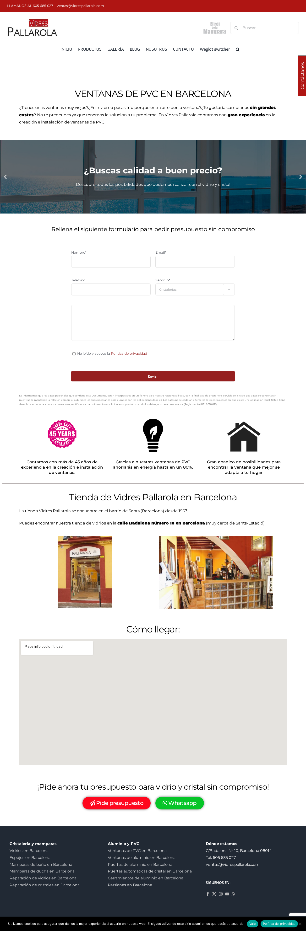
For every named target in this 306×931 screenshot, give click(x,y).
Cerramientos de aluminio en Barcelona (145, 878)
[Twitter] (214, 894)
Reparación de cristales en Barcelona (45, 885)
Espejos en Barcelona (30, 857)
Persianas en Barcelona (130, 885)
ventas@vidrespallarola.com (80, 6)
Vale (252, 924)
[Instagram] (221, 894)
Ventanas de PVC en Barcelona (137, 850)
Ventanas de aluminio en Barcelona (141, 857)
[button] (238, 49)
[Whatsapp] (233, 894)
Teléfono (78, 280)
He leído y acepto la (112, 353)
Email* (160, 252)
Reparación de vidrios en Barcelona (43, 878)
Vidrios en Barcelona (29, 850)
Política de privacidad (129, 353)
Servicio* (162, 280)
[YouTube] (227, 894)
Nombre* (78, 252)
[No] (300, 923)
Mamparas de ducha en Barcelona (42, 871)
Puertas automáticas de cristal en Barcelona (150, 871)
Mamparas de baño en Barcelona (41, 864)
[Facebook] (208, 894)
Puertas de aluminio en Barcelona (140, 864)
